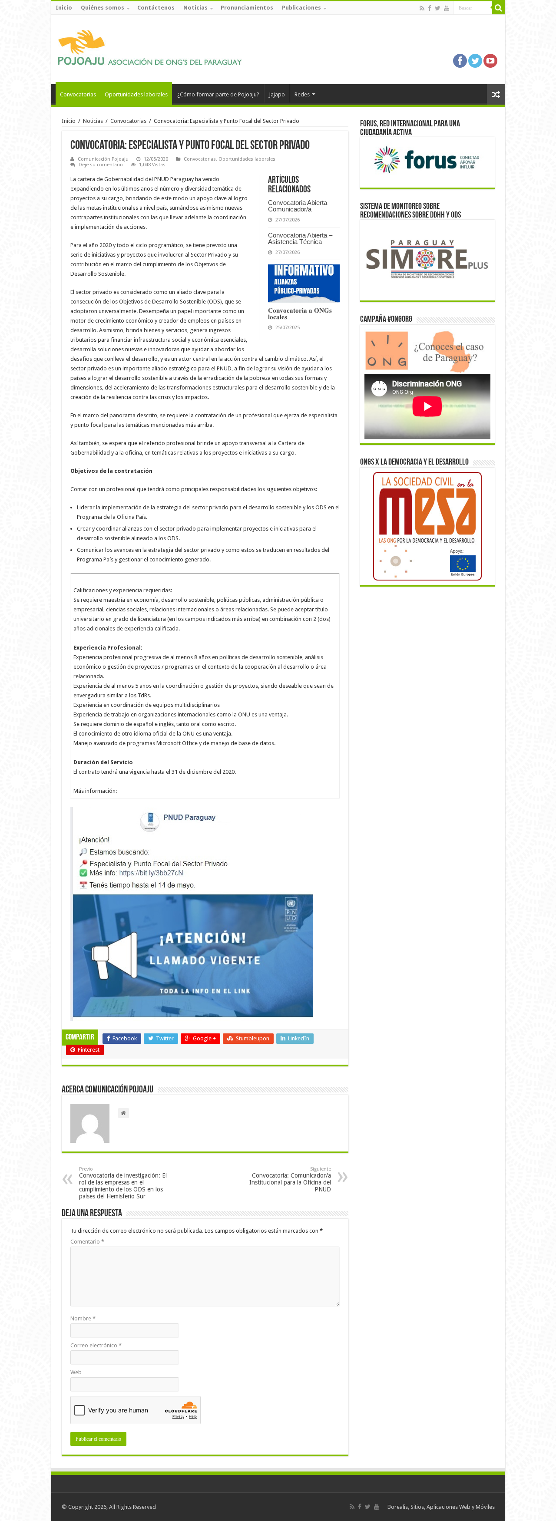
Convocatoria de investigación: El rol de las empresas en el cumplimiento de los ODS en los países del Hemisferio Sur (123, 1183)
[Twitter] (437, 8)
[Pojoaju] (153, 47)
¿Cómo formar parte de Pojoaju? (218, 94)
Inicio (64, 7)
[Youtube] (446, 8)
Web (76, 1372)
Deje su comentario (101, 165)
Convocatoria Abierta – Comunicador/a (300, 206)
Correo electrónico (96, 1345)
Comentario (87, 1241)
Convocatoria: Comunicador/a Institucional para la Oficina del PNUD (290, 1179)
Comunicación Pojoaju (103, 159)
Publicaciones (301, 7)
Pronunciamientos (247, 7)
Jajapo (277, 94)
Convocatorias (78, 94)
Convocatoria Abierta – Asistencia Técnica (300, 238)
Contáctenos (156, 7)
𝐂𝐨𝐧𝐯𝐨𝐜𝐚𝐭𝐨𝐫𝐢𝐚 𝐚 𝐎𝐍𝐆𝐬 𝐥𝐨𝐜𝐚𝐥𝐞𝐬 (300, 313)
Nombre (83, 1318)
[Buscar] (498, 7)
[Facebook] (429, 8)
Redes (302, 94)
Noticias (195, 7)
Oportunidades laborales (136, 94)
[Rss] (422, 8)
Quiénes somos (102, 7)
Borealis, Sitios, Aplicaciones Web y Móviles (441, 1507)
